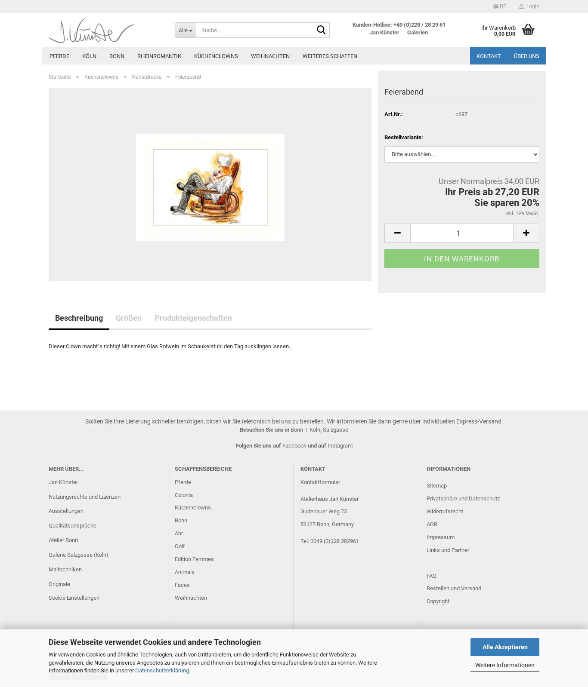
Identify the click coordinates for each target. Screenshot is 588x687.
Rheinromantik (159, 56)
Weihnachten (270, 56)
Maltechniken (65, 569)
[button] (500, 6)
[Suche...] (321, 30)
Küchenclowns (216, 56)
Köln (89, 56)
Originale (59, 584)
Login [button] (531, 6)
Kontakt (489, 56)
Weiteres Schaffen (330, 56)
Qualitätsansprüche (72, 525)
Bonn (116, 56)
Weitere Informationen (505, 665)
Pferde (59, 56)
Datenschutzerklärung (162, 670)
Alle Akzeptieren (505, 647)
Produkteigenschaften (193, 317)
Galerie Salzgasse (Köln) (78, 555)
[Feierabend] (210, 184)
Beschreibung (79, 317)
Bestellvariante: (403, 137)
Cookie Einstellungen (74, 598)
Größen (129, 317)
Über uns (526, 56)
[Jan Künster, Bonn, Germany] (105, 30)
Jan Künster (63, 482)
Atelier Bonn (63, 540)
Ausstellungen (66, 511)
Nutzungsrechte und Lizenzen (85, 497)
